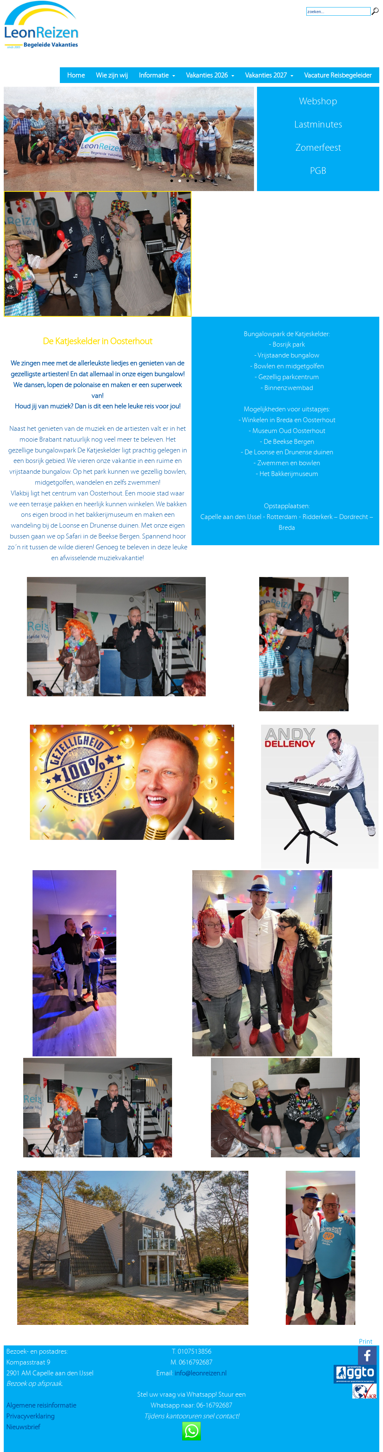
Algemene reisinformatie (41, 1405)
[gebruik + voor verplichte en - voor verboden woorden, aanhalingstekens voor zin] (375, 5)
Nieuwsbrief (23, 1426)
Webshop (318, 101)
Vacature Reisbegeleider (338, 75)
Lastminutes (318, 124)
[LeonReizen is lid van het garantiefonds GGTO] (355, 1362)
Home (76, 75)
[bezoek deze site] (364, 1381)
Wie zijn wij (112, 75)
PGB (318, 170)
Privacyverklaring (30, 1416)
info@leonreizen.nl (201, 1373)
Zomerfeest (318, 147)
